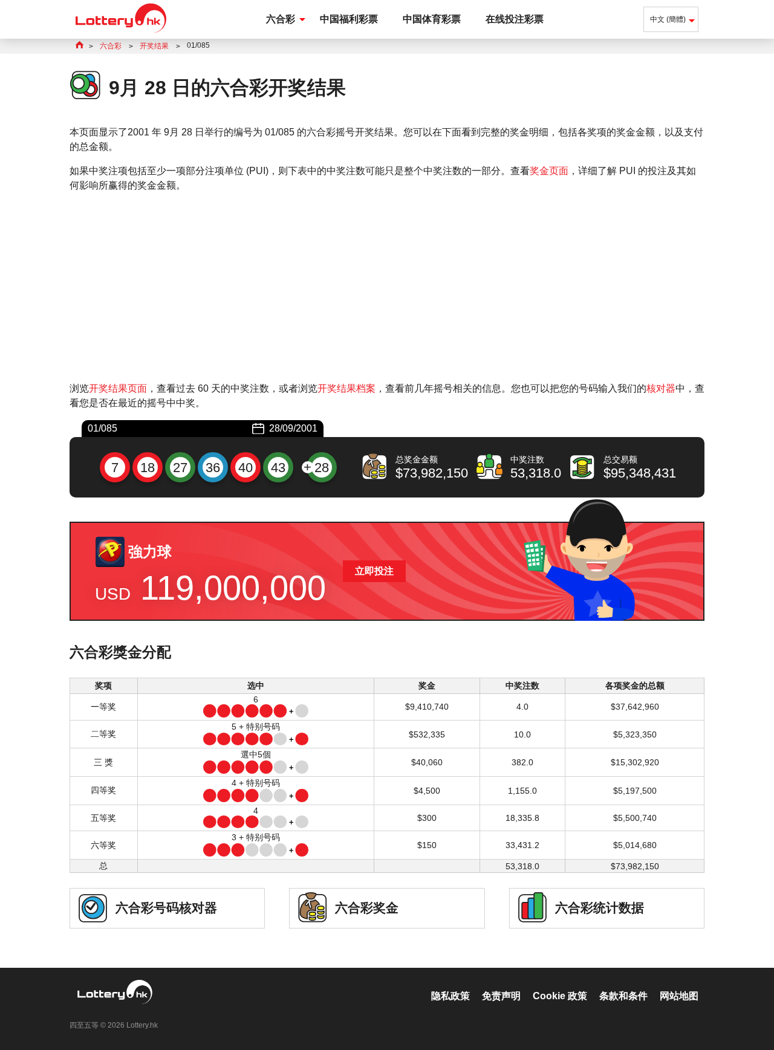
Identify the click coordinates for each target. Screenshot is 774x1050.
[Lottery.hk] (121, 33)
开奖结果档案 (346, 388)
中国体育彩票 (432, 19)
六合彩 (280, 19)
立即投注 (374, 571)
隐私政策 (450, 996)
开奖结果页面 (118, 388)
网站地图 (679, 996)
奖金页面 (549, 171)
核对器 (660, 388)
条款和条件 (623, 996)
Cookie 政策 (560, 996)
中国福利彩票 (349, 19)
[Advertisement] (387, 287)
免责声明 (501, 996)
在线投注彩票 (515, 19)
